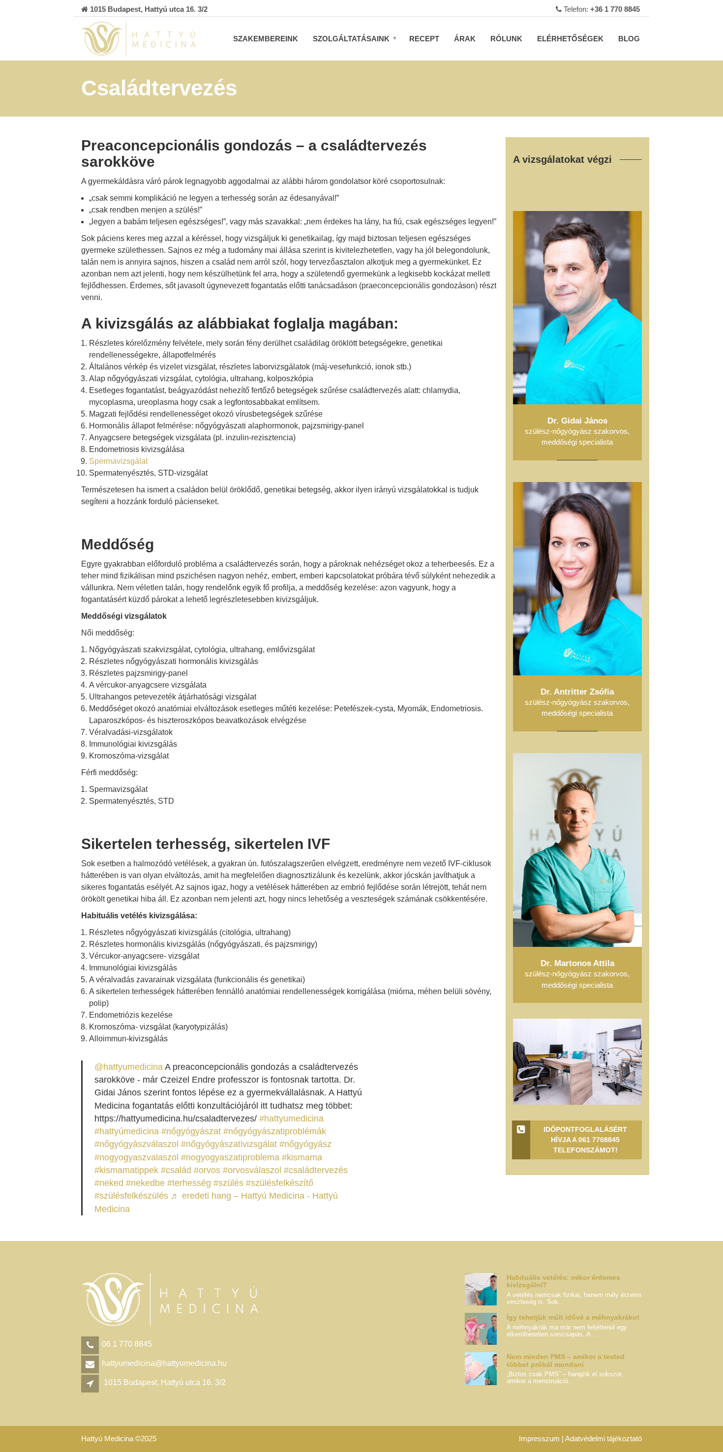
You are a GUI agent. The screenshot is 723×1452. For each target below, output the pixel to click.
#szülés (228, 1183)
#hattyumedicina (291, 1118)
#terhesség (189, 1183)
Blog (629, 38)
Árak (465, 38)
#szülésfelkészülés (131, 1196)
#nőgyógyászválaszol (136, 1144)
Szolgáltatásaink (351, 38)
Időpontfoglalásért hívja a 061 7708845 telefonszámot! (585, 1139)
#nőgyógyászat (191, 1131)
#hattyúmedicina (126, 1131)
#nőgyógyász (305, 1144)
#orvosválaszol (252, 1170)
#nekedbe (145, 1183)
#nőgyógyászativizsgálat (229, 1144)
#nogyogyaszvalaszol (136, 1157)
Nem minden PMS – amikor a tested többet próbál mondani (566, 1360)
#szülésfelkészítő (279, 1183)
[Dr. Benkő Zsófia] (577, 307)
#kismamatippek (126, 1170)
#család (176, 1170)
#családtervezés (316, 1170)
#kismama (302, 1157)
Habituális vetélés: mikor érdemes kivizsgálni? (563, 1281)
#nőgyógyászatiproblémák (274, 1131)
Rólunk (506, 38)
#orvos (207, 1170)
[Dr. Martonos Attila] (577, 849)
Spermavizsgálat (118, 461)
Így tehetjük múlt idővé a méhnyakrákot (573, 1317)
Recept (424, 38)
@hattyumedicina (128, 1067)
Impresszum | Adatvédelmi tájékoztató (580, 1438)
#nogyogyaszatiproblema (230, 1157)
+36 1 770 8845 (615, 9)
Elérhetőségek (570, 38)
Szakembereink (265, 38)
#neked (108, 1183)
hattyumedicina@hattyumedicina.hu (164, 1363)
